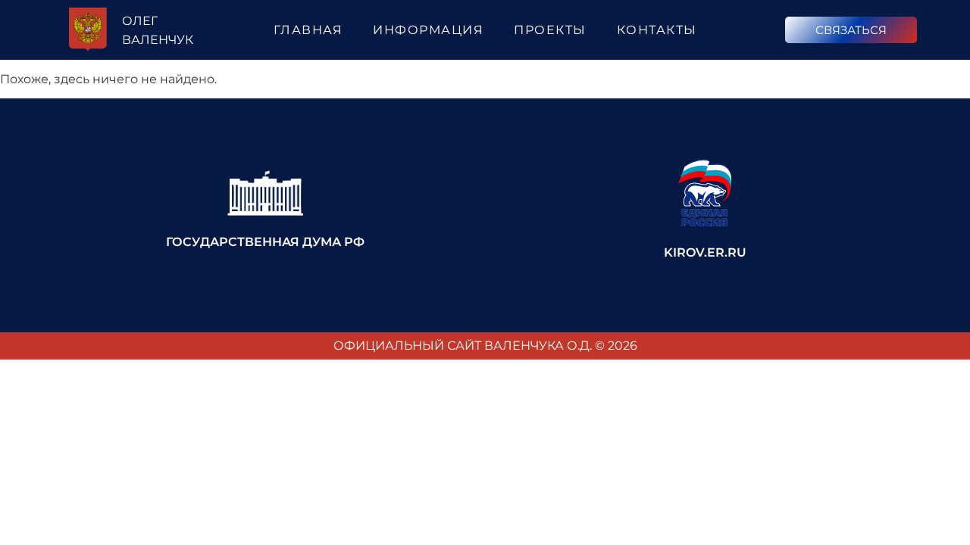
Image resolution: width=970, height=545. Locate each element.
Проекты (550, 30)
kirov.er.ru (705, 252)
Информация (428, 30)
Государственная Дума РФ (265, 242)
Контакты (657, 30)
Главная (308, 30)
